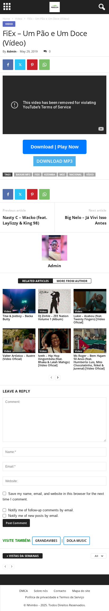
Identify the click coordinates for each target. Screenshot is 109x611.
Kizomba (49, 174)
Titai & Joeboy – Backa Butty (18, 317)
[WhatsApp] (44, 64)
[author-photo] (54, 248)
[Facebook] (8, 64)
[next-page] (57, 377)
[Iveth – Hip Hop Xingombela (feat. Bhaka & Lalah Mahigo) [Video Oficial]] (54, 340)
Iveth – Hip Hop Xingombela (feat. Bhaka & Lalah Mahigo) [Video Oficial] (54, 360)
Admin (11, 51)
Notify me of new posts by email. (33, 516)
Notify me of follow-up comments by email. (41, 510)
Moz (62, 174)
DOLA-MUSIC (77, 540)
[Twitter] (20, 64)
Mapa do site (81, 591)
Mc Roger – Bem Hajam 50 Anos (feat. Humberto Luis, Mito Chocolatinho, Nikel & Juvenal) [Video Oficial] (90, 362)
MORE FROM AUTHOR (72, 281)
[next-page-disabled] (11, 566)
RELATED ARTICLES (35, 281)
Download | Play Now (55, 147)
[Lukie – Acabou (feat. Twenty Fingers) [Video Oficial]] (90, 301)
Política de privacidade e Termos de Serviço (54, 597)
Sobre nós (41, 591)
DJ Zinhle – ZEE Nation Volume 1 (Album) (53, 317)
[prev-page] (51, 377)
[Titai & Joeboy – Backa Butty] (19, 301)
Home (6, 18)
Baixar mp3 (23, 174)
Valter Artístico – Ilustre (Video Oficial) (19, 357)
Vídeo (90, 174)
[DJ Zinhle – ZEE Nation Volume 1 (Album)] (54, 301)
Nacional (75, 174)
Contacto (60, 591)
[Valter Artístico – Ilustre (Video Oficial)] (19, 340)
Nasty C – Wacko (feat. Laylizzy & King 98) (25, 220)
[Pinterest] (32, 64)
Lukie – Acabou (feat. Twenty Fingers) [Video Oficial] (89, 319)
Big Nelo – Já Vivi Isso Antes (85, 220)
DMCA (23, 591)
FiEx (37, 174)
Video (18, 18)
